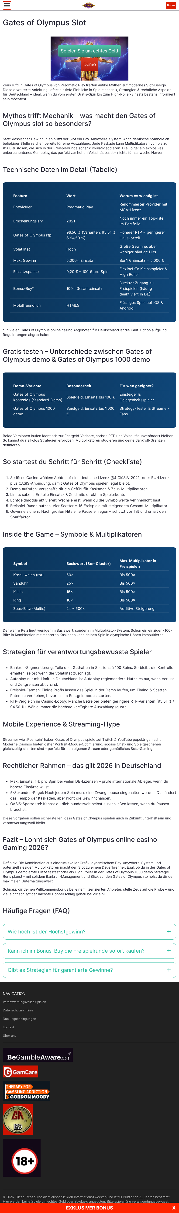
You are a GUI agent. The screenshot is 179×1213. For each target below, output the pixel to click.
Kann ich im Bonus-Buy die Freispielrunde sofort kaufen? (76, 951)
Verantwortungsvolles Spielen (24, 1002)
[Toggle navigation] (7, 5)
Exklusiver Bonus (89, 1208)
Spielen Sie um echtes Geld (89, 51)
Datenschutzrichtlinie (18, 1010)
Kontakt (8, 1027)
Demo (89, 64)
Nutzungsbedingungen (19, 1019)
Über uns (9, 1035)
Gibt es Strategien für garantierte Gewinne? (60, 970)
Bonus (171, 5)
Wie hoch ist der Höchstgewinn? (47, 932)
